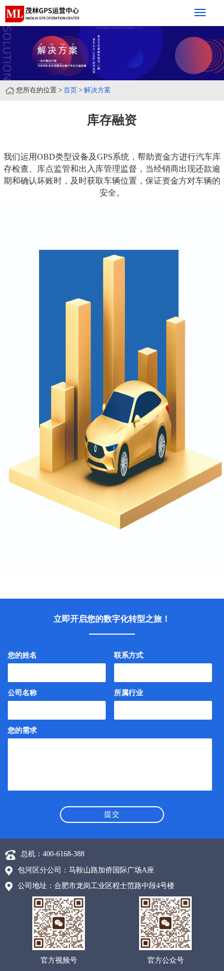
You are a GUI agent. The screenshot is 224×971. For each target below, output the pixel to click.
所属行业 (128, 693)
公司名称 (22, 693)
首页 (70, 90)
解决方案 (97, 90)
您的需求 (22, 730)
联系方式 (128, 655)
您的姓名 (22, 655)
